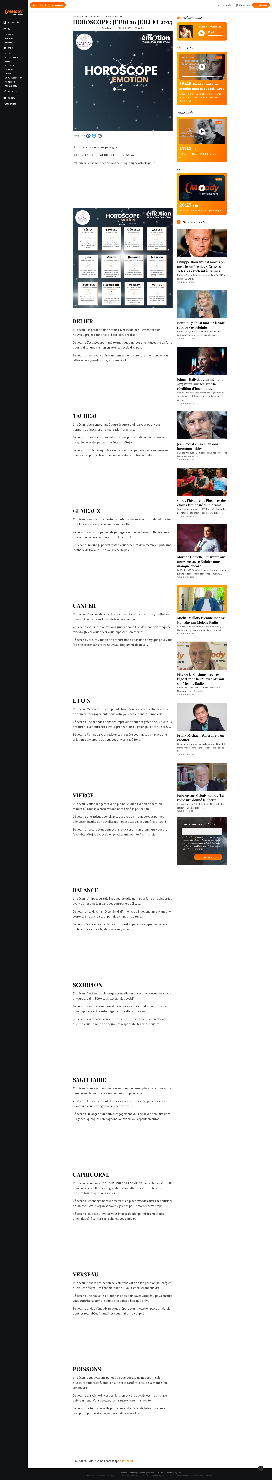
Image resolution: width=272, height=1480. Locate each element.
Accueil (76, 16)
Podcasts (10, 82)
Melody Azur (11, 57)
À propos (123, 1472)
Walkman (9, 65)
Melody (8, 53)
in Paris (9, 69)
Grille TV (9, 34)
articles (85, 16)
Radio (11, 48)
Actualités (13, 22)
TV (9, 29)
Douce (8, 74)
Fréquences (11, 86)
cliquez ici (126, 1461)
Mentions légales (174, 1472)
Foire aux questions (145, 1472)
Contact (12, 98)
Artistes (12, 91)
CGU (157, 1472)
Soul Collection (13, 78)
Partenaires (10, 104)
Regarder (10, 42)
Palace (8, 61)
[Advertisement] (123, 185)
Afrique (9, 38)
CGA (163, 1472)
